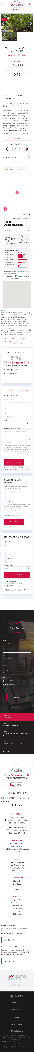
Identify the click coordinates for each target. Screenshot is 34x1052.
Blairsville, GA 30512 (17, 823)
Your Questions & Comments (12, 428)
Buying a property (10, 680)
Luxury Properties (12, 743)
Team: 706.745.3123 (17, 843)
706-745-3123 (11, 373)
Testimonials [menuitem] (17, 905)
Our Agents (14, 378)
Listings (12, 338)
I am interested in (8, 677)
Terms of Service (21, 469)
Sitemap (17, 1017)
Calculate (17, 574)
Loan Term (7, 541)
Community (8, 718)
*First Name (6, 640)
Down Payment (8, 558)
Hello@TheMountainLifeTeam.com (16, 799)
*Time (5, 420)
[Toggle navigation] (30, 3)
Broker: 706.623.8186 (17, 846)
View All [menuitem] (17, 889)
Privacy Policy (18, 456)
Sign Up (7, 961)
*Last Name (6, 648)
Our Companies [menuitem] (17, 908)
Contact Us (7, 378)
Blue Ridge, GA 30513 (17, 833)
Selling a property (10, 684)
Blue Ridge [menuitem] (17, 884)
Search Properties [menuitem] (17, 862)
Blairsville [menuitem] (17, 881)
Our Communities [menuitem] (17, 865)
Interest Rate (8, 565)
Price (5, 552)
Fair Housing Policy (17, 1010)
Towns (22, 338)
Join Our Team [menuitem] (17, 914)
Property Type (9, 726)
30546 (16, 341)
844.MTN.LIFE (18, 793)
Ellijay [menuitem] (17, 887)
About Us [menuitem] (17, 900)
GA (17, 338)
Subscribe (13, 521)
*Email (4, 655)
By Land (6, 751)
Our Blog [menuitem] (17, 911)
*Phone (5, 663)
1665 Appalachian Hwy (18, 830)
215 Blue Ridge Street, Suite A (18, 820)
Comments (6, 670)
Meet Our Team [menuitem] (17, 903)
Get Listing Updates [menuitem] (17, 868)
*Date (5, 413)
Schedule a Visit (23, 390)
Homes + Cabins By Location (16, 733)
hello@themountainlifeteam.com (17, 849)
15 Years (15, 546)
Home (5, 338)
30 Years (8, 546)
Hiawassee (8, 341)
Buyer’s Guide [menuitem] (17, 870)
